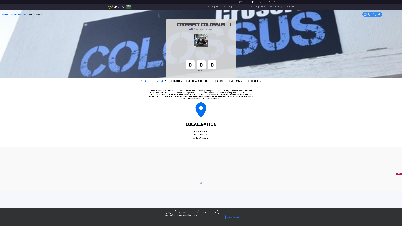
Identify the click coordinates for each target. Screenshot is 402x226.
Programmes (237, 81)
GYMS (262, 7)
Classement (274, 7)
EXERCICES (237, 7)
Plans (210, 7)
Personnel (220, 81)
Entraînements (223, 7)
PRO (129, 8)
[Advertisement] (201, 161)
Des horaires (193, 81)
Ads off (399, 173)
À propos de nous (152, 81)
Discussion (254, 81)
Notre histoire (174, 81)
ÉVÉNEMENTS (251, 7)
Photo (207, 81)
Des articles (288, 7)
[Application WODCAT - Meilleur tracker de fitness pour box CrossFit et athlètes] (120, 7)
